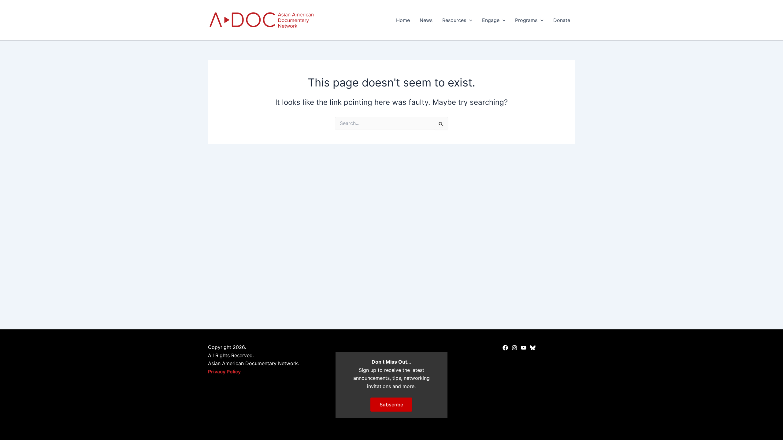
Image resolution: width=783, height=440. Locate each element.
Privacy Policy (224, 372)
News (426, 20)
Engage (490, 20)
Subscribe (391, 405)
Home (403, 20)
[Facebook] (505, 347)
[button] (469, 20)
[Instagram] (514, 347)
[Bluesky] (533, 347)
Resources (454, 20)
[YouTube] (523, 347)
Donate (561, 20)
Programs (526, 20)
